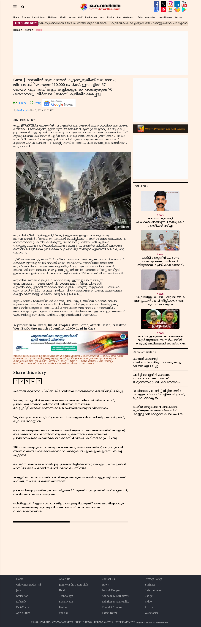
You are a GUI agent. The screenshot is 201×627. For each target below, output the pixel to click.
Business (90, 17)
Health (110, 17)
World (63, 17)
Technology (66, 596)
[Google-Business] (156, 9)
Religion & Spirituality (115, 601)
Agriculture (23, 613)
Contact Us (108, 579)
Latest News (39, 17)
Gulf (80, 17)
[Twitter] (163, 4)
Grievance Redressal (28, 584)
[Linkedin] (177, 4)
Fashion (63, 607)
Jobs (101, 17)
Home (16, 17)
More (177, 17)
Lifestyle (21, 601)
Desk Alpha (23, 110)
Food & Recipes (111, 590)
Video (148, 601)
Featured (139, 186)
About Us (64, 579)
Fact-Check (22, 607)
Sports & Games (125, 17)
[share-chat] (177, 9)
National (52, 17)
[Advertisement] (100, 53)
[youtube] (184, 4)
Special (63, 613)
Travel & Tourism (112, 607)
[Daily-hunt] (170, 9)
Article (149, 607)
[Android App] (184, 9)
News (25, 17)
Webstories (151, 613)
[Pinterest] (163, 9)
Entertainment (145, 17)
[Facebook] (156, 4)
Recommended (143, 352)
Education (22, 596)
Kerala (72, 17)
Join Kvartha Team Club (73, 584)
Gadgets (150, 596)
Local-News (164, 17)
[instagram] (170, 4)
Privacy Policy (153, 579)
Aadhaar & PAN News (115, 596)
